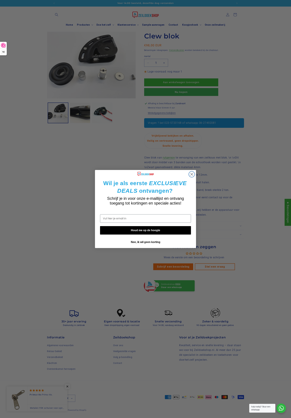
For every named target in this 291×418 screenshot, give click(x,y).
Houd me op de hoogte (145, 230)
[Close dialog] (192, 174)
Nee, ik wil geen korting (145, 242)
